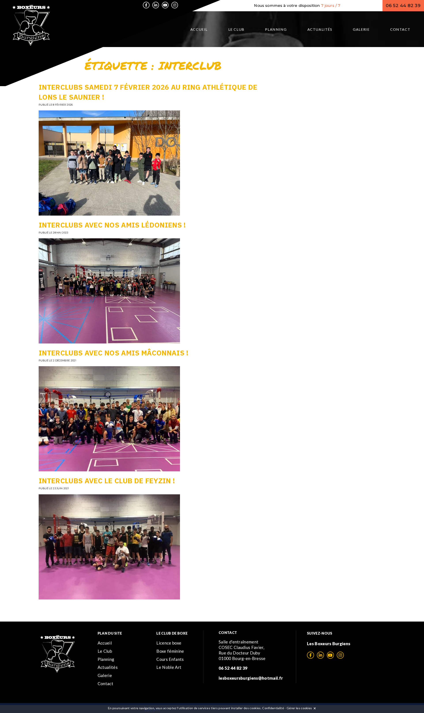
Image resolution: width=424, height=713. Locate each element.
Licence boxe (168, 642)
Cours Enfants (170, 659)
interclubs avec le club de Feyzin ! (107, 480)
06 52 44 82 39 (403, 5)
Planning (276, 29)
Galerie (361, 29)
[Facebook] (146, 5)
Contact (400, 29)
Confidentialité (273, 708)
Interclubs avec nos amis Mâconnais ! (114, 352)
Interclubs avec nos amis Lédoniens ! (112, 224)
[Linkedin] (155, 5)
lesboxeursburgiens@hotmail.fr (251, 678)
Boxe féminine (170, 651)
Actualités (319, 29)
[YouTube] (165, 5)
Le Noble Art (168, 667)
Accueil (199, 29)
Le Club (236, 29)
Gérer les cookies (299, 708)
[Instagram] (174, 5)
